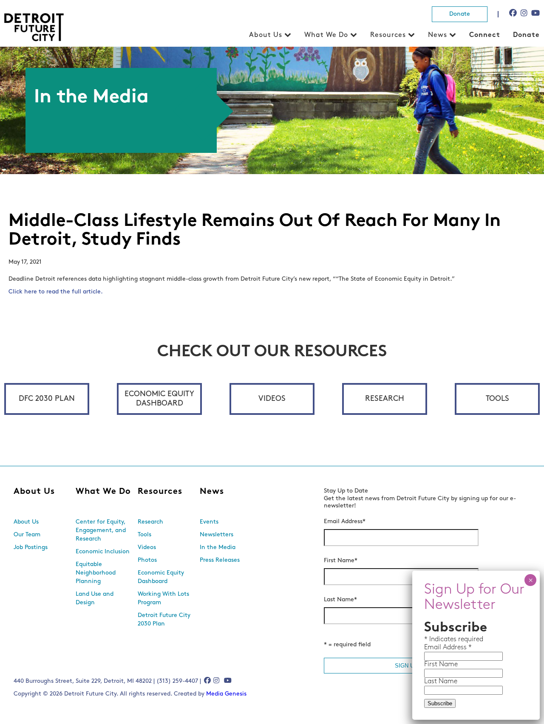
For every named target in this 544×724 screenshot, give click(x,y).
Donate (459, 14)
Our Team (27, 535)
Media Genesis (226, 694)
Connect (484, 35)
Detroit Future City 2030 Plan (164, 619)
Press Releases (220, 560)
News (437, 35)
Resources (388, 35)
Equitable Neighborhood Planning (96, 573)
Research (384, 399)
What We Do (326, 35)
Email (433, 647)
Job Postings (31, 547)
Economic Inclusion (103, 552)
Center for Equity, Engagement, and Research (101, 530)
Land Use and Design (94, 598)
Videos (272, 399)
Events (209, 522)
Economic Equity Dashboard (159, 399)
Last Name (340, 600)
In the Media (217, 547)
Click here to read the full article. (56, 292)
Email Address (345, 521)
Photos (147, 560)
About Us (265, 35)
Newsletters (216, 535)
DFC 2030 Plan (47, 399)
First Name (340, 561)
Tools (497, 399)
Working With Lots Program (163, 598)
